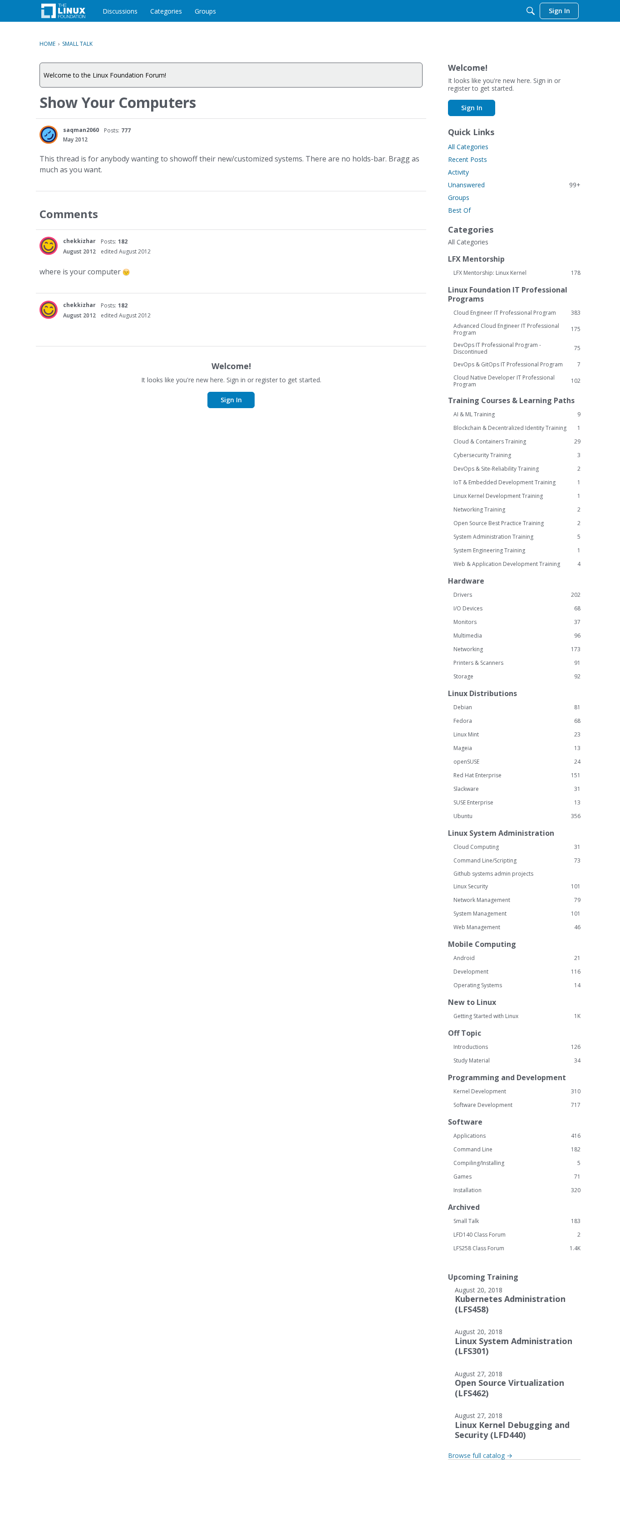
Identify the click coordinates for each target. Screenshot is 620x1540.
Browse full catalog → (480, 1455)
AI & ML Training (517, 414)
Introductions (517, 1047)
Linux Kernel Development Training (517, 496)
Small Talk (517, 1221)
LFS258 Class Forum (517, 1248)
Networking (517, 649)
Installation (517, 1190)
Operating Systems (517, 985)
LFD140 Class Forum (517, 1235)
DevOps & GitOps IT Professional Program (517, 365)
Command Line (517, 1149)
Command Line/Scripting (517, 861)
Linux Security (517, 886)
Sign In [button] (231, 399)
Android (517, 958)
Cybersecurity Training (517, 455)
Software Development (517, 1105)
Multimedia (517, 636)
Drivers (517, 595)
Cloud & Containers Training (517, 442)
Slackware (517, 789)
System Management (517, 914)
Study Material (517, 1061)
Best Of (459, 210)
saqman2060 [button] (81, 130)
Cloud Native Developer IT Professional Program (517, 381)
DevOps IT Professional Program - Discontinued (517, 348)
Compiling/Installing (517, 1163)
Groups (458, 197)
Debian (517, 707)
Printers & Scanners (517, 663)
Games (517, 1177)
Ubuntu (517, 816)
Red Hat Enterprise (517, 775)
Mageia (517, 748)
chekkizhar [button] (79, 241)
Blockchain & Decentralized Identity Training (517, 428)
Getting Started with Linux (517, 1016)
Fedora (517, 721)
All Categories (468, 146)
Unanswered (514, 184)
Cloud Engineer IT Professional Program (517, 313)
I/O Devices (517, 608)
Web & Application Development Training (517, 564)
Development (517, 972)
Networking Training (517, 510)
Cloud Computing (517, 847)
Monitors (517, 622)
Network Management (517, 900)
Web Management (517, 927)
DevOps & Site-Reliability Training (517, 469)
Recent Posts (467, 159)
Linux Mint (517, 735)
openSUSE (517, 762)
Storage (517, 677)
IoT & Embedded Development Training (517, 482)
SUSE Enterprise (517, 803)
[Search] (530, 11)
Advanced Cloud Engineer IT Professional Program (517, 329)
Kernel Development (517, 1091)
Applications (517, 1136)
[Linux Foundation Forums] (63, 11)
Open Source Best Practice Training (517, 523)
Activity (458, 172)
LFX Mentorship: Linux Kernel (517, 273)
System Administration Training (517, 537)
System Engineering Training (517, 550)
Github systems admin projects (493, 873)
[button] (48, 135)
